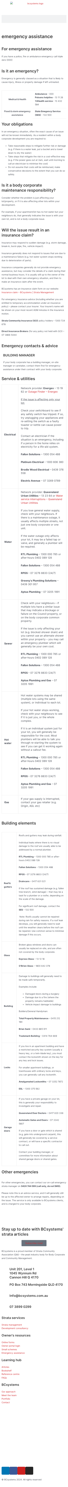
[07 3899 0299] (5, 1309)
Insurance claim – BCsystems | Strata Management (28, 292)
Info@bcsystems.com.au (28, 1296)
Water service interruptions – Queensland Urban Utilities (42, 499)
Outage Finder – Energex (43, 391)
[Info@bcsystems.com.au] (5, 1298)
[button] (34, 28)
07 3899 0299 (20, 1307)
